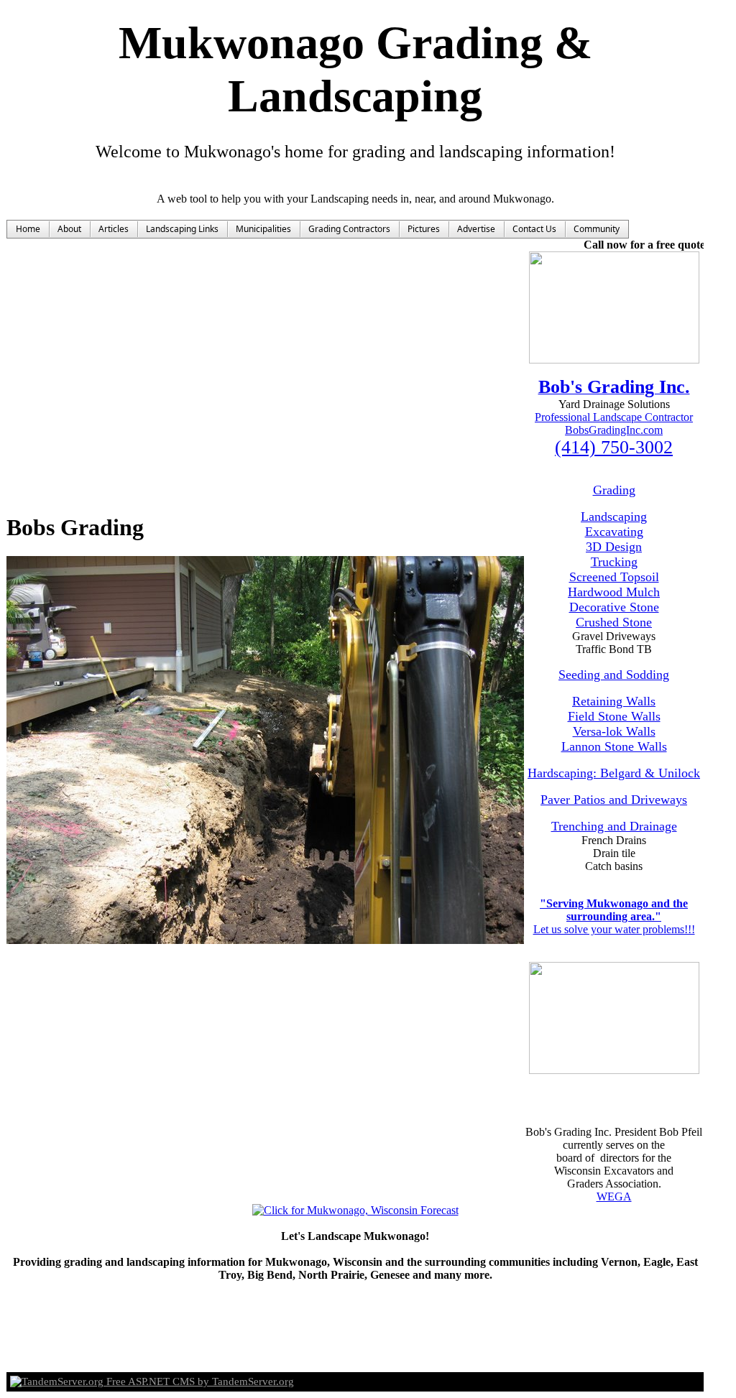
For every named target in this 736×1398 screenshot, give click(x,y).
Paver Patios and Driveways (613, 799)
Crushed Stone (614, 622)
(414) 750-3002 (614, 447)
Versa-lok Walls (614, 731)
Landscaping (614, 516)
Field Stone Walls (614, 716)
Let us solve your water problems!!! (614, 929)
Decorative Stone (614, 607)
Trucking (614, 562)
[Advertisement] (355, 11)
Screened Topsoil (614, 577)
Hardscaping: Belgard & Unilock (614, 773)
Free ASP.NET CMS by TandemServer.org (199, 1381)
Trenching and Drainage (614, 826)
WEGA (614, 1196)
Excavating (614, 531)
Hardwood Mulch (614, 592)
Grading (614, 490)
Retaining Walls (614, 701)
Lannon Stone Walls (614, 746)
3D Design (614, 547)
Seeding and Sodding (613, 674)
